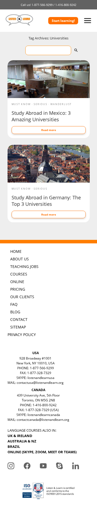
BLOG (15, 311)
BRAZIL (14, 446)
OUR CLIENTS (22, 296)
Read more (48, 130)
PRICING (17, 289)
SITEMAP (18, 327)
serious (40, 104)
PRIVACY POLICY (22, 334)
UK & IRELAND (20, 435)
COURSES (18, 274)
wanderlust (61, 104)
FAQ (14, 304)
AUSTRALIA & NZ (22, 441)
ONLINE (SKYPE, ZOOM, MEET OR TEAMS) (42, 451)
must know (21, 104)
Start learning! (63, 20)
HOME (16, 251)
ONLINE (17, 281)
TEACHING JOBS (24, 266)
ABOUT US (19, 258)
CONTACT (18, 319)
